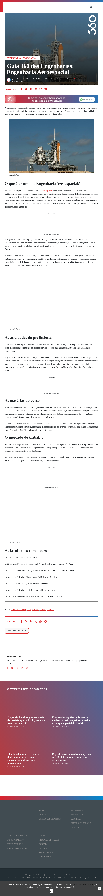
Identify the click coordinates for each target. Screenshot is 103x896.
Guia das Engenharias (18, 836)
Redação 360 (13, 656)
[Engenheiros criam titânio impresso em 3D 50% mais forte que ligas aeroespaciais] (71, 742)
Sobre (42, 836)
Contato (43, 844)
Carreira (76, 819)
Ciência (75, 827)
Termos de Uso (46, 852)
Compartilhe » (10, 89)
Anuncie (43, 848)
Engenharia (77, 811)
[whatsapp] (31, 89)
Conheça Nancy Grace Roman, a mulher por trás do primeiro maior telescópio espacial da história (71, 720)
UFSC (43, 609)
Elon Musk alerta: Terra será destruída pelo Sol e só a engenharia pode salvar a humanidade (23, 759)
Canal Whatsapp (15, 840)
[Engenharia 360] (54, 7)
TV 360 (42, 811)
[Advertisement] (51, 224)
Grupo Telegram (15, 844)
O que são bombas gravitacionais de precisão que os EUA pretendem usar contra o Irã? (26, 720)
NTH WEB (92, 878)
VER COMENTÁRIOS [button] (17, 631)
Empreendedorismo (81, 823)
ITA (29, 609)
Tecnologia (77, 815)
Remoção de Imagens (50, 840)
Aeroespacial (46, 190)
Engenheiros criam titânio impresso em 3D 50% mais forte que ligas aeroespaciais (71, 757)
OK (51, 891)
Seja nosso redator (17, 848)
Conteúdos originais (50, 819)
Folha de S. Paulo (18, 609)
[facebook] (21, 89)
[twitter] (26, 89)
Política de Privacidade (83, 884)
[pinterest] (45, 89)
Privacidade (45, 857)
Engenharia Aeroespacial (22, 58)
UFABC (35, 609)
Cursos (42, 815)
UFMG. (50, 609)
